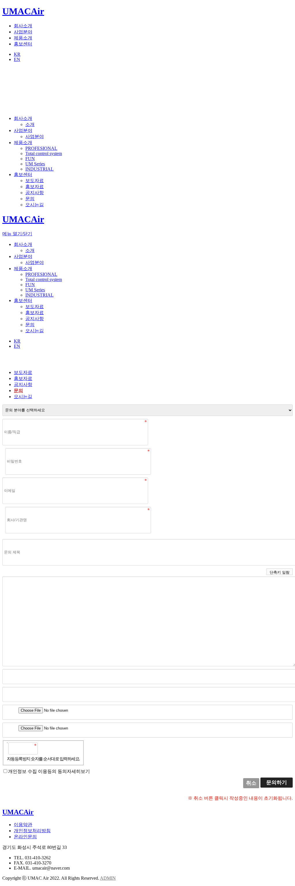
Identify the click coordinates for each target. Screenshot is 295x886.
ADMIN (108, 878)
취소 (251, 783)
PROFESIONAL (41, 148)
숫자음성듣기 (44, 748)
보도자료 (34, 180)
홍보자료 (34, 186)
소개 (30, 124)
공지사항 (34, 192)
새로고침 (57, 748)
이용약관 (23, 824)
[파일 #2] (8, 728)
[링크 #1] (8, 674)
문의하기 (276, 782)
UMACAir (23, 11)
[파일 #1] (8, 710)
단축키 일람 (280, 572)
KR (17, 54)
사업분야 (23, 31)
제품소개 (23, 37)
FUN (30, 158)
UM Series (35, 163)
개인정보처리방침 (32, 830)
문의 (30, 198)
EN (17, 59)
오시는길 (34, 204)
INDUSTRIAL (39, 169)
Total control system (43, 153)
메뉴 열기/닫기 (17, 233)
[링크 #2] (8, 692)
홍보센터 (23, 43)
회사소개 (23, 25)
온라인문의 (25, 836)
